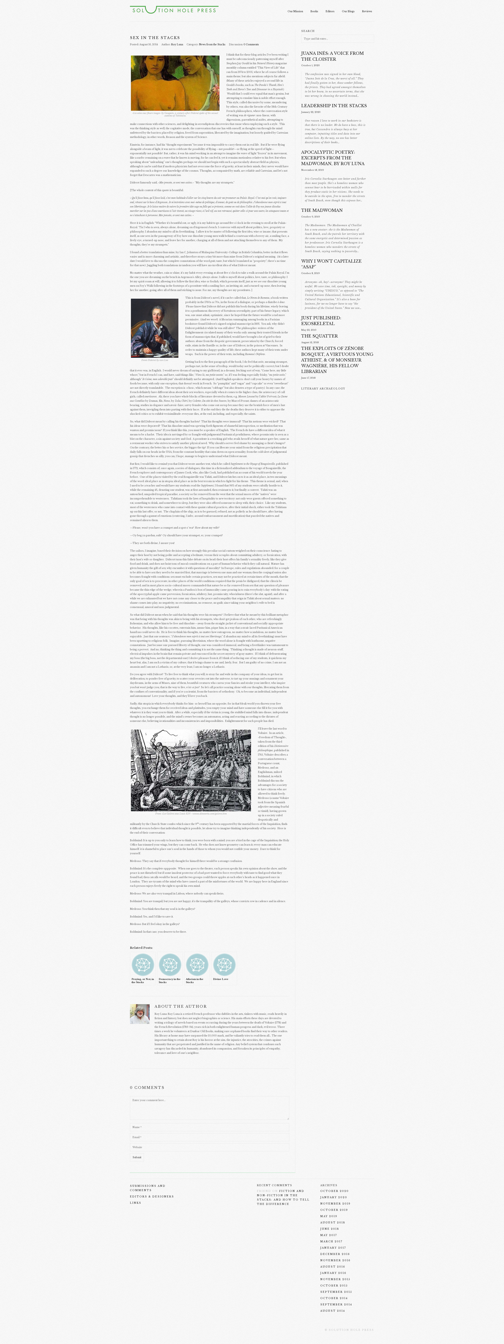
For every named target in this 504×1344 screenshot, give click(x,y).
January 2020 (333, 1197)
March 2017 (331, 1241)
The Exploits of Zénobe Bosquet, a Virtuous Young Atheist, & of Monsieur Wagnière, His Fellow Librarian (337, 360)
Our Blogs (348, 11)
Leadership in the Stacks (334, 105)
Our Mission (295, 11)
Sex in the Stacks (155, 38)
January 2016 (333, 1273)
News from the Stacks (212, 44)
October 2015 (334, 1285)
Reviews (367, 11)
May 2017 (328, 1235)
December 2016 (335, 1254)
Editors (330, 11)
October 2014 (334, 1298)
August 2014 (332, 1310)
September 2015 (336, 1291)
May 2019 (328, 1216)
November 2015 (335, 1279)
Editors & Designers (152, 1196)
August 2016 (332, 1266)
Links (135, 1202)
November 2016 (335, 1260)
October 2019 (334, 1209)
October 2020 (334, 1191)
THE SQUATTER (319, 336)
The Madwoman (322, 210)
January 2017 (333, 1247)
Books (314, 11)
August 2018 (332, 1222)
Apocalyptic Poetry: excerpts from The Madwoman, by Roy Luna (333, 158)
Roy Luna (177, 44)
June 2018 (329, 1228)
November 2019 (335, 1203)
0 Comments (251, 44)
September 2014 (336, 1304)
